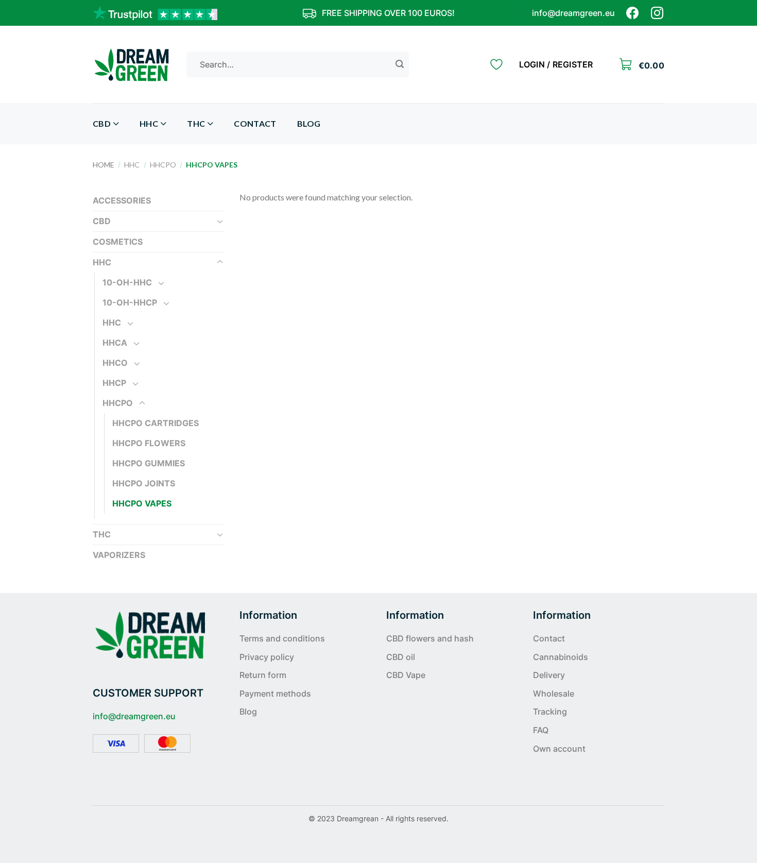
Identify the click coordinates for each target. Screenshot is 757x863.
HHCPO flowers (148, 443)
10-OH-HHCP (129, 302)
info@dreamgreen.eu (573, 13)
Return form (262, 675)
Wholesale (553, 693)
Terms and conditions (282, 638)
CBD (102, 123)
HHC (149, 123)
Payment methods (275, 693)
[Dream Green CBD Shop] (132, 64)
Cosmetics (118, 241)
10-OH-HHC (127, 282)
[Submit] (399, 64)
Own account (559, 748)
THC (196, 123)
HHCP (114, 383)
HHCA (114, 342)
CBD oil (400, 657)
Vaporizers (119, 555)
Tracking (550, 711)
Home (103, 164)
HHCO (115, 363)
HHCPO (163, 164)
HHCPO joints (143, 483)
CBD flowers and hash (430, 638)
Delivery (549, 675)
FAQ (540, 730)
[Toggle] (220, 221)
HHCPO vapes (141, 503)
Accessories (122, 200)
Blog (309, 123)
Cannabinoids (560, 657)
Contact (255, 123)
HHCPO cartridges (155, 423)
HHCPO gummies (148, 463)
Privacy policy (266, 657)
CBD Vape (405, 675)
